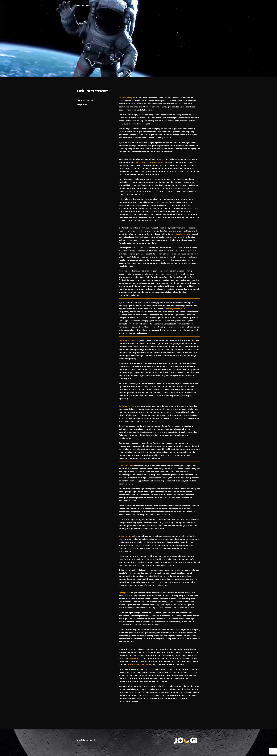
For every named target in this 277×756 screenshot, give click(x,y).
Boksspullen (124, 592)
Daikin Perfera (128, 406)
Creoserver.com (126, 465)
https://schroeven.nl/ (176, 308)
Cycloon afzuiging (127, 98)
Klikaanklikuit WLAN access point (150, 162)
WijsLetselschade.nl (128, 340)
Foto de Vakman (85, 100)
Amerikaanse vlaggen (181, 234)
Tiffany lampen (126, 536)
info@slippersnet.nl (86, 740)
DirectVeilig (134, 658)
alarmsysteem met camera (139, 664)
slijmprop (82, 104)
